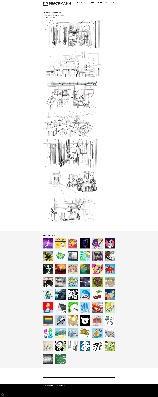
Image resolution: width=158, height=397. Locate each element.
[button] (2, 394)
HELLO (44, 380)
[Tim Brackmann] (57, 4)
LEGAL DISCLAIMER (60, 385)
